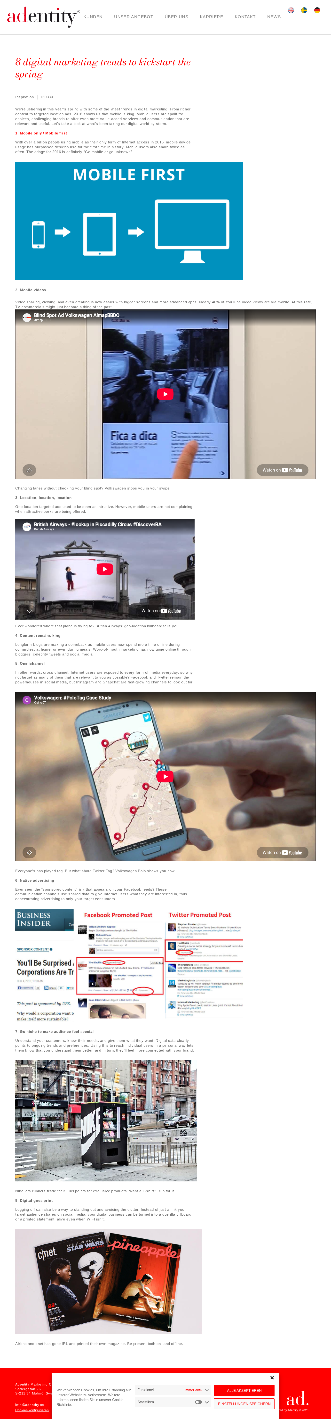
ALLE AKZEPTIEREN (244, 1390)
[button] (272, 1377)
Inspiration (24, 97)
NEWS (274, 17)
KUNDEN (93, 17)
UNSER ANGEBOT (133, 17)
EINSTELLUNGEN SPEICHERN (244, 1404)
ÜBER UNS (176, 17)
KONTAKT (245, 17)
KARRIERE (211, 17)
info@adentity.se (29, 1405)
